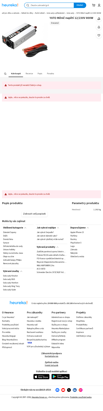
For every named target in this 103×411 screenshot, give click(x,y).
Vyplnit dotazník (51, 365)
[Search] (5, 74)
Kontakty (6, 321)
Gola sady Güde (9, 289)
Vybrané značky (11, 271)
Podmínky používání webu (81, 397)
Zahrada (73, 249)
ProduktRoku (81, 324)
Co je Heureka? (8, 317)
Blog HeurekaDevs (10, 339)
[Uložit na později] (99, 35)
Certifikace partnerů (84, 328)
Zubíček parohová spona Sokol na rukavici (51, 251)
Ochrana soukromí (34, 336)
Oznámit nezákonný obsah (13, 343)
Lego (72, 246)
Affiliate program (58, 339)
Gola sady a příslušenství (56, 13)
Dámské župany (9, 232)
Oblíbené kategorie (13, 227)
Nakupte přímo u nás (35, 328)
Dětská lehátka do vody (13, 246)
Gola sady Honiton (10, 283)
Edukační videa (58, 343)
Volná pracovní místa (10, 328)
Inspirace (80, 332)
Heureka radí (32, 324)
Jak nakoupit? (32, 317)
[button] (16, 74)
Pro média (6, 332)
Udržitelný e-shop (83, 336)
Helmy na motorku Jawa (13, 253)
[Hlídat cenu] (99, 27)
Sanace (6, 243)
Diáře (5, 236)
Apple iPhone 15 (77, 232)
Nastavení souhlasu (35, 332)
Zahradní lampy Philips (12, 260)
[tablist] (35, 73)
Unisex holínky (9, 249)
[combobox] (49, 5)
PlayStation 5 (75, 243)
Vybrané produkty (46, 247)
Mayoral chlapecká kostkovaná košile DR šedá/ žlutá (51, 262)
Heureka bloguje (9, 336)
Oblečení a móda (77, 256)
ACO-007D (41, 269)
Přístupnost (7, 347)
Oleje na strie (8, 256)
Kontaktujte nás (51, 356)
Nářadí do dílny (27, 13)
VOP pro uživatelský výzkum (38, 346)
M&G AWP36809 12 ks (45, 265)
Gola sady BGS (9, 279)
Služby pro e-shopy (59, 324)
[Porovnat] (99, 19)
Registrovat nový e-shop (62, 321)
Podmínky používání (10, 324)
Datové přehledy (58, 336)
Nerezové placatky (11, 263)
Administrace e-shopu (61, 317)
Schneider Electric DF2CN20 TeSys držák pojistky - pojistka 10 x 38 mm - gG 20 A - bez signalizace (51, 272)
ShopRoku (80, 321)
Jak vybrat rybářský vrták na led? (50, 239)
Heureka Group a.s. (39, 397)
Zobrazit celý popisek (34, 213)
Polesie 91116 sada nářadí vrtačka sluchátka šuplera (51, 255)
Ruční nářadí (40, 13)
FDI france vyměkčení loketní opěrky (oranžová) (51, 258)
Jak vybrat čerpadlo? (45, 232)
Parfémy (73, 236)
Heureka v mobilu (34, 321)
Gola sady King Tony (11, 286)
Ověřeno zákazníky (84, 317)
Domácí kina (8, 239)
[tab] (16, 73)
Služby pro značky (59, 332)
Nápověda (56, 347)
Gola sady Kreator (10, 276)
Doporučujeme (78, 227)
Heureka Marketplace (60, 328)
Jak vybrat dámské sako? (47, 236)
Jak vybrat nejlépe (46, 227)
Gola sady (70, 13)
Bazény (73, 239)
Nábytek (74, 253)
